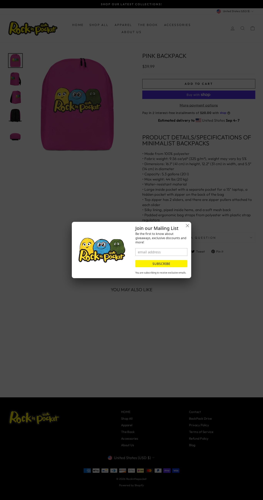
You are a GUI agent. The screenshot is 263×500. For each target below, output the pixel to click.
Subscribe (161, 264)
